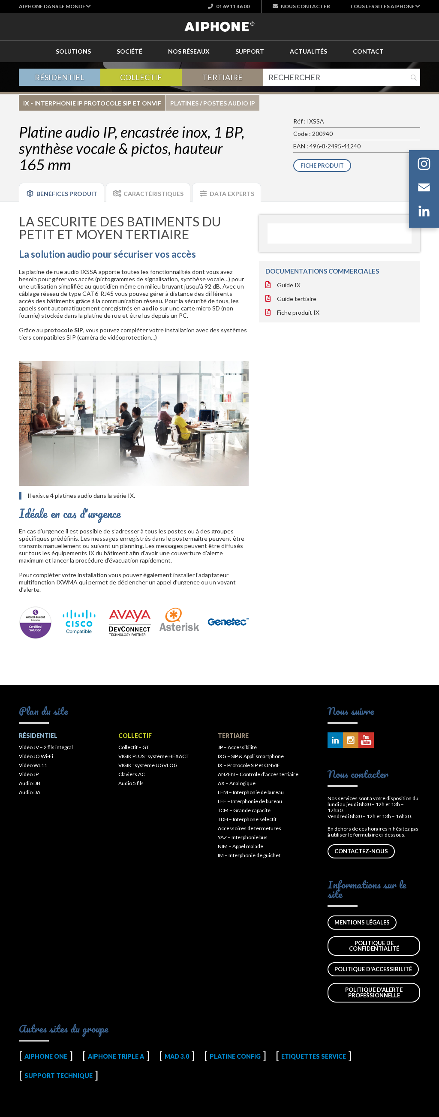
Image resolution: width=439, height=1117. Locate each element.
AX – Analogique (237, 783)
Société (129, 51)
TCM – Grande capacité (244, 810)
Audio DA (29, 792)
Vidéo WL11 (33, 765)
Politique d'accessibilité (373, 969)
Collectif (141, 77)
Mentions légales (362, 922)
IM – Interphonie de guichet (249, 855)
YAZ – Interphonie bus (243, 837)
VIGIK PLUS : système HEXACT (153, 756)
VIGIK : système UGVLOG (147, 765)
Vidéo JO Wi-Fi (36, 756)
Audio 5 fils (131, 783)
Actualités (308, 51)
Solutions (73, 51)
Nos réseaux (189, 51)
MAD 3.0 (177, 1056)
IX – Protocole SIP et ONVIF (249, 765)
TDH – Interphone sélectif (247, 819)
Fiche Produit (322, 165)
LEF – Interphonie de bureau (250, 801)
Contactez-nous (361, 851)
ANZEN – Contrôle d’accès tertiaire (258, 774)
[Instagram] (424, 165)
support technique (58, 1075)
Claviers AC (131, 774)
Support (249, 51)
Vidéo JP (29, 774)
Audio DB (29, 783)
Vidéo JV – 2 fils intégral (46, 747)
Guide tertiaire (296, 298)
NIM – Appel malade (240, 846)
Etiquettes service (313, 1056)
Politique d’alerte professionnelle (374, 992)
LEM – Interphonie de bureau (251, 792)
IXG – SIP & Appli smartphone (251, 756)
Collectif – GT (133, 747)
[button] (55, 6)
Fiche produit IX (298, 312)
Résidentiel (59, 77)
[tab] (61, 192)
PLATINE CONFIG (235, 1056)
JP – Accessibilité (237, 747)
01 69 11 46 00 (232, 6)
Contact (368, 51)
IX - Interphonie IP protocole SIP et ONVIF (92, 103)
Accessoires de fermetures (249, 828)
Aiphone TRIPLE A (116, 1056)
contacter (305, 6)
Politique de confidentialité (374, 945)
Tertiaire (222, 77)
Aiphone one (45, 1056)
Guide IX (289, 285)
